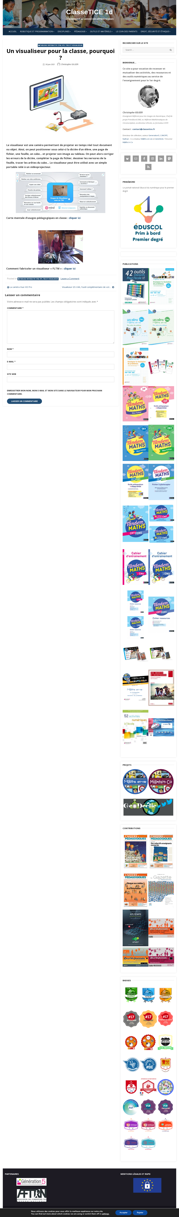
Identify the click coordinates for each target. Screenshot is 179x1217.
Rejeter (140, 1212)
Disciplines (63, 31)
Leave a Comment (70, 278)
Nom (10, 349)
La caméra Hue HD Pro (21, 287)
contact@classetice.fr (143, 129)
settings (105, 1214)
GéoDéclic (159, 139)
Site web (11, 374)
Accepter (123, 1212)
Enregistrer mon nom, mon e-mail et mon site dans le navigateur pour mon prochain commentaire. (54, 392)
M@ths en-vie (147, 139)
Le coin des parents (126, 31)
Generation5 (154, 135)
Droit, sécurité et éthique (155, 31)
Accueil (13, 31)
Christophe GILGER (69, 64)
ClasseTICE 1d (89, 12)
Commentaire (15, 308)
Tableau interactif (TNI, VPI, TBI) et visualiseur (61, 45)
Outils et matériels (100, 31)
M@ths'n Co (128, 142)
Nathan (126, 139)
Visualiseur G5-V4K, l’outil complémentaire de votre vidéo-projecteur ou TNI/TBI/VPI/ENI (88, 287)
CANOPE (164, 135)
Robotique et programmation (36, 31)
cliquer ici (75, 218)
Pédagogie (79, 31)
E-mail (11, 361)
